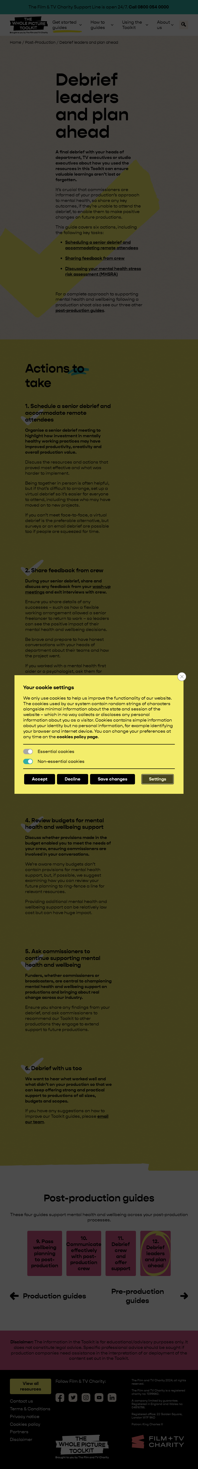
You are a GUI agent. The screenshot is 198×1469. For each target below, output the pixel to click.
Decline (72, 779)
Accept (39, 779)
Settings (157, 779)
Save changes (112, 779)
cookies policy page (77, 736)
